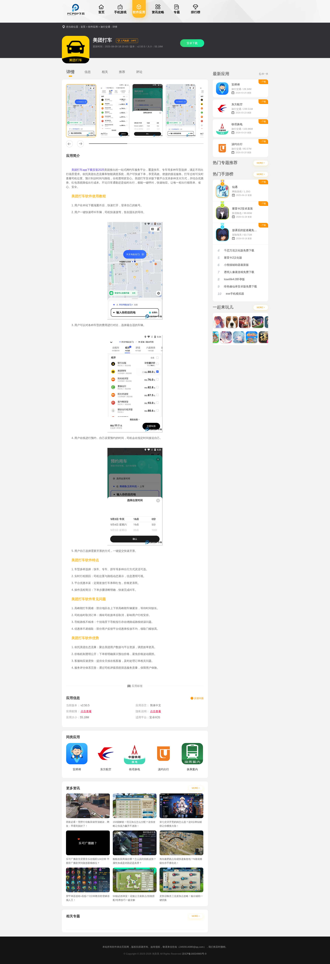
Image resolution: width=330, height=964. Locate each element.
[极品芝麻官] (239, 322)
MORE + (196, 788)
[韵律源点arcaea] (220, 337)
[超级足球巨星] (251, 322)
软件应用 (93, 26)
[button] (69, 143)
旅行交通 (105, 26)
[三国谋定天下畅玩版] (258, 337)
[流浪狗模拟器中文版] (226, 322)
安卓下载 (192, 43)
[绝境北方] (264, 322)
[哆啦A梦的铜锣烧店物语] (245, 337)
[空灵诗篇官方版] (233, 337)
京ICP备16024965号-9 (194, 953)
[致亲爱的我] (213, 322)
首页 (83, 26)
